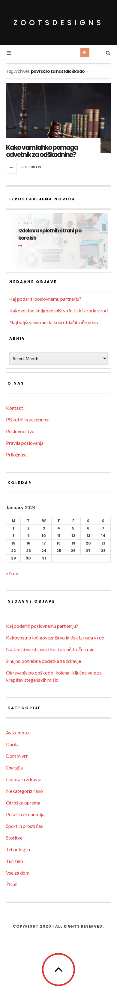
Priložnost (16, 454)
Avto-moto (17, 732)
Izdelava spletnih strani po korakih (49, 234)
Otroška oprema (23, 802)
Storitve (33, 167)
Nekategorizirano (24, 791)
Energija (14, 767)
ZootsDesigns (59, 23)
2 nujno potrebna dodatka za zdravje (43, 661)
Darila (12, 744)
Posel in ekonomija (25, 814)
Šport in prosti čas (24, 826)
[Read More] (21, 245)
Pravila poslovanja (25, 443)
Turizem (14, 861)
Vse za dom (17, 872)
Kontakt (14, 408)
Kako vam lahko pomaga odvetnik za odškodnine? (42, 151)
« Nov (12, 573)
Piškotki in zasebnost (28, 419)
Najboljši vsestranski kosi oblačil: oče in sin (53, 322)
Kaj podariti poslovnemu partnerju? (45, 299)
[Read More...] (11, 167)
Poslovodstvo (20, 431)
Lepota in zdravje (23, 779)
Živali (11, 884)
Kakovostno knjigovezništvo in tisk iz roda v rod (58, 310)
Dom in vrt (17, 756)
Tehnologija (18, 849)
